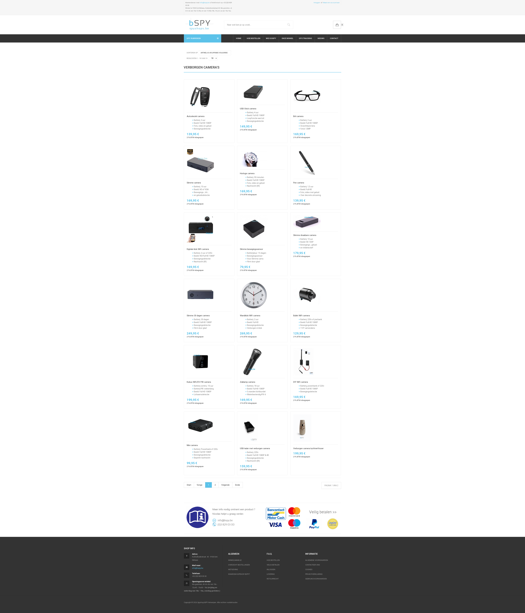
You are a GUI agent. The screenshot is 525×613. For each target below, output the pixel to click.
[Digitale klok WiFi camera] (200, 229)
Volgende (225, 485)
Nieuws (321, 38)
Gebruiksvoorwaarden (316, 579)
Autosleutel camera (195, 116)
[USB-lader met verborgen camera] (249, 428)
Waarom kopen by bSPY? (239, 574)
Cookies (308, 569)
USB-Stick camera (248, 109)
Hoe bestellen (253, 38)
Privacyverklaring (314, 574)
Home (238, 38)
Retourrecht (273, 579)
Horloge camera (247, 173)
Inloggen (317, 3)
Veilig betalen (273, 565)
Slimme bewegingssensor (251, 249)
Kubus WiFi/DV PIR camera (199, 382)
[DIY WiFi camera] (303, 361)
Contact (334, 38)
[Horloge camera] (253, 157)
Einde (237, 485)
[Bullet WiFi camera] (307, 295)
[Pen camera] (307, 162)
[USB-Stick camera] (253, 92)
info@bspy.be (205, 3)
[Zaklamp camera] (253, 361)
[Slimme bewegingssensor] (253, 229)
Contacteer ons (312, 565)
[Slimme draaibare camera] (307, 222)
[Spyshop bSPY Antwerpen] (199, 25)
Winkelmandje (235, 560)
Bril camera (298, 116)
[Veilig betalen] (302, 518)
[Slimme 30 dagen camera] (200, 295)
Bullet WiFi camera (301, 315)
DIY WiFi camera (300, 382)
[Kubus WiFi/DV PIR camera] (200, 361)
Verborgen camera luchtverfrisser (308, 448)
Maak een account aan (331, 3)
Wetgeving (233, 569)
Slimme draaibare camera (304, 235)
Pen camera (298, 183)
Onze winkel (287, 38)
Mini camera (192, 445)
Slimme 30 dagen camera (198, 315)
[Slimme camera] (200, 162)
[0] (337, 25)
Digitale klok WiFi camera (198, 249)
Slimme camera (194, 183)
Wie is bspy (271, 38)
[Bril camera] (307, 96)
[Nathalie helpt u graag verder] (222, 517)
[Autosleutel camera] (200, 96)
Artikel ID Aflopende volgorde (214, 53)
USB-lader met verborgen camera (255, 448)
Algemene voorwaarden (316, 560)
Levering (271, 574)
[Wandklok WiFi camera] (253, 295)
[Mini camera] (200, 426)
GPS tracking (305, 38)
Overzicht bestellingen (239, 565)
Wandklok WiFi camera (250, 315)
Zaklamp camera (247, 382)
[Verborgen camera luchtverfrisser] (302, 428)
